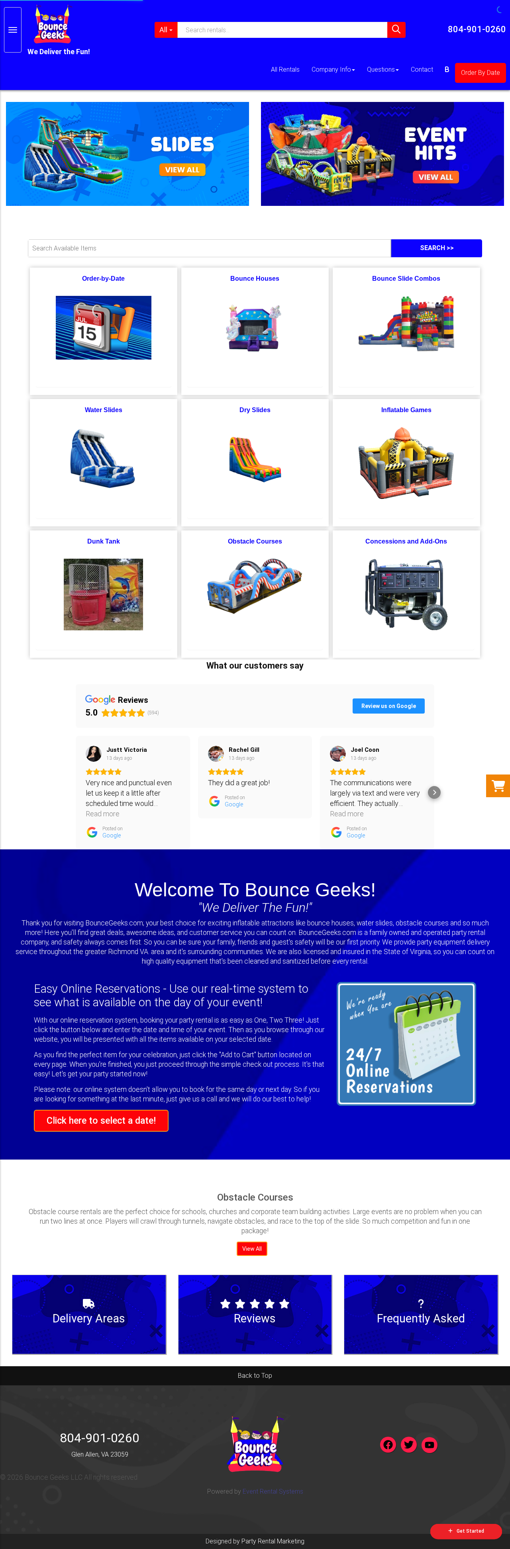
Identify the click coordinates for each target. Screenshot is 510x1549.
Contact (422, 69)
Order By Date (480, 72)
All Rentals (285, 69)
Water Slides (103, 410)
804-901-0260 (477, 29)
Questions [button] (381, 69)
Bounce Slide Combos (406, 278)
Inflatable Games (406, 410)
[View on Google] (94, 754)
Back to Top (255, 1375)
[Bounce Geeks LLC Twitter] (409, 1445)
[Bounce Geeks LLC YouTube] (429, 1445)
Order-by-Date (103, 278)
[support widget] (487, 1525)
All (163, 29)
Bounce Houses (254, 278)
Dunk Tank (103, 541)
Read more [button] (103, 814)
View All (252, 1249)
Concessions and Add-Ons (406, 541)
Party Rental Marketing (272, 1541)
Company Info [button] (331, 69)
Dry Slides (255, 410)
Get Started (470, 1531)
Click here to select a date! (101, 1120)
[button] (75, 792)
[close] (499, 11)
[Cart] (447, 70)
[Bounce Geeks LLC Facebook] (388, 1445)
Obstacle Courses (255, 541)
